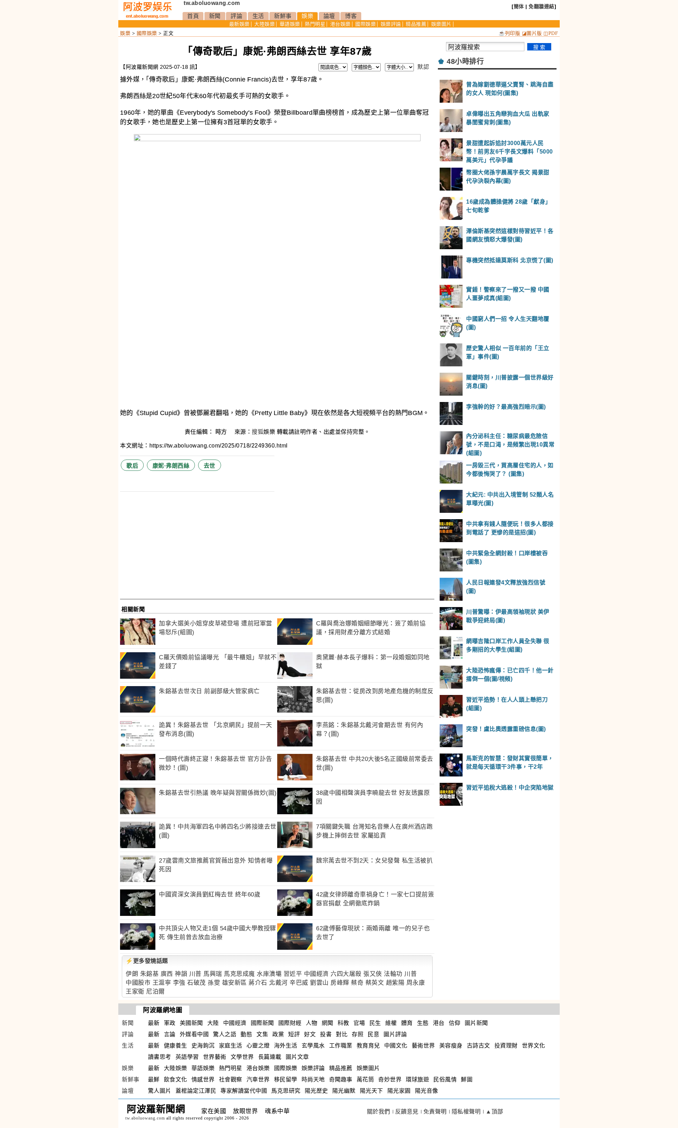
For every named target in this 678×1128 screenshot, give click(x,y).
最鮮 (154, 1079)
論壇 (329, 16)
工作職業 (340, 1046)
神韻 (181, 974)
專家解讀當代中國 (243, 1091)
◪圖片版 (532, 33)
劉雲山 (319, 982)
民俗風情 (445, 1079)
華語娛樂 (290, 24)
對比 (341, 1034)
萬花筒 (365, 1079)
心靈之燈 (258, 1046)
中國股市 (138, 982)
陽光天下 (371, 1091)
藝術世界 (423, 1046)
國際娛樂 (365, 24)
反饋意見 (406, 1112)
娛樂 (307, 16)
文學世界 (242, 1057)
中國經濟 (316, 974)
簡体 (519, 6)
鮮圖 (466, 1079)
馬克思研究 (286, 1091)
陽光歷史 (316, 1091)
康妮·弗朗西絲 (171, 466)
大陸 (213, 1023)
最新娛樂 (239, 24)
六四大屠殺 (346, 974)
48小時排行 (465, 61)
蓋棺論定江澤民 (196, 1091)
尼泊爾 (155, 991)
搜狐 (257, 432)
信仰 (454, 1023)
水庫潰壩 (269, 974)
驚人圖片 (159, 1091)
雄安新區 (234, 982)
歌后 (132, 466)
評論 (236, 16)
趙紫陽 (395, 982)
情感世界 (203, 1079)
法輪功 (393, 974)
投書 (326, 1034)
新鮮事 (283, 16)
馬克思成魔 (239, 974)
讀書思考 (159, 1057)
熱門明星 (315, 24)
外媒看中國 (194, 1034)
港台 (439, 1023)
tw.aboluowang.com (212, 3)
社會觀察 (230, 1079)
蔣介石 (258, 982)
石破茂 (196, 982)
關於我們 (378, 1112)
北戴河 (278, 982)
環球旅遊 (417, 1079)
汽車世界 (258, 1079)
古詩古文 (478, 1046)
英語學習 (187, 1057)
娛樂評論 (391, 24)
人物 (311, 1023)
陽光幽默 (344, 1091)
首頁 (193, 16)
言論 (170, 1034)
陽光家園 (399, 1091)
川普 (195, 974)
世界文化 (533, 1046)
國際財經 (290, 1023)
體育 (407, 1023)
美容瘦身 (451, 1046)
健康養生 (175, 1046)
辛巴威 (299, 982)
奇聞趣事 (340, 1079)
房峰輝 (340, 982)
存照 (357, 1034)
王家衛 (135, 991)
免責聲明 (435, 1112)
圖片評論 (395, 1034)
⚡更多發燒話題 (147, 961)
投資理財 (506, 1046)
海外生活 (285, 1046)
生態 (423, 1023)
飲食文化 (175, 1079)
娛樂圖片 (441, 24)
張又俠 (372, 974)
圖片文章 (297, 1057)
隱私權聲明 (466, 1112)
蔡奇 (357, 982)
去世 (209, 466)
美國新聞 (191, 1023)
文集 (262, 1034)
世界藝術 (214, 1057)
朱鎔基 (149, 974)
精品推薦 (416, 24)
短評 (294, 1034)
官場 (359, 1023)
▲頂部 (494, 1112)
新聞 (215, 16)
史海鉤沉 (203, 1046)
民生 (375, 1023)
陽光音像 (426, 1091)
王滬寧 (162, 982)
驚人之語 (224, 1034)
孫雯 (214, 982)
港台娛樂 (340, 24)
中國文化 (396, 1046)
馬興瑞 (212, 974)
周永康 (415, 982)
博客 (351, 16)
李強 (179, 982)
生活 (258, 16)
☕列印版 (509, 33)
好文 (310, 1034)
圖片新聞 (476, 1023)
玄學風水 (313, 1046)
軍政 (170, 1023)
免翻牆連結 (541, 6)
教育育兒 (368, 1046)
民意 (373, 1034)
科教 (343, 1023)
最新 (154, 1023)
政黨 (278, 1034)
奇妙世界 (390, 1079)
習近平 (293, 974)
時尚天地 (313, 1079)
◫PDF (550, 33)
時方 (222, 432)
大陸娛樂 (264, 24)
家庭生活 (230, 1046)
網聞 (327, 1023)
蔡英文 (374, 982)
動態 (246, 1034)
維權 (391, 1023)
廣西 (167, 974)
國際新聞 (262, 1023)
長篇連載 (269, 1057)
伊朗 (132, 974)
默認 (423, 67)
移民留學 (285, 1079)
